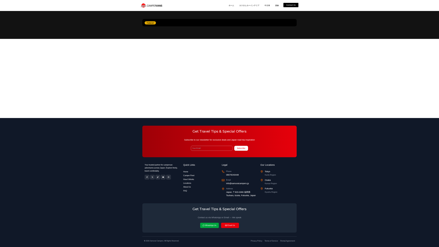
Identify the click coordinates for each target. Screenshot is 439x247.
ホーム (231, 5)
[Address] (223, 189)
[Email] (223, 180)
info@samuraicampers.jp (237, 183)
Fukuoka (269, 188)
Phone (229, 171)
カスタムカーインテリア (249, 5)
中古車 (267, 5)
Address (229, 189)
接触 (277, 5)
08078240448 (232, 175)
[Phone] (223, 171)
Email (228, 180)
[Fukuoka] (261, 188)
